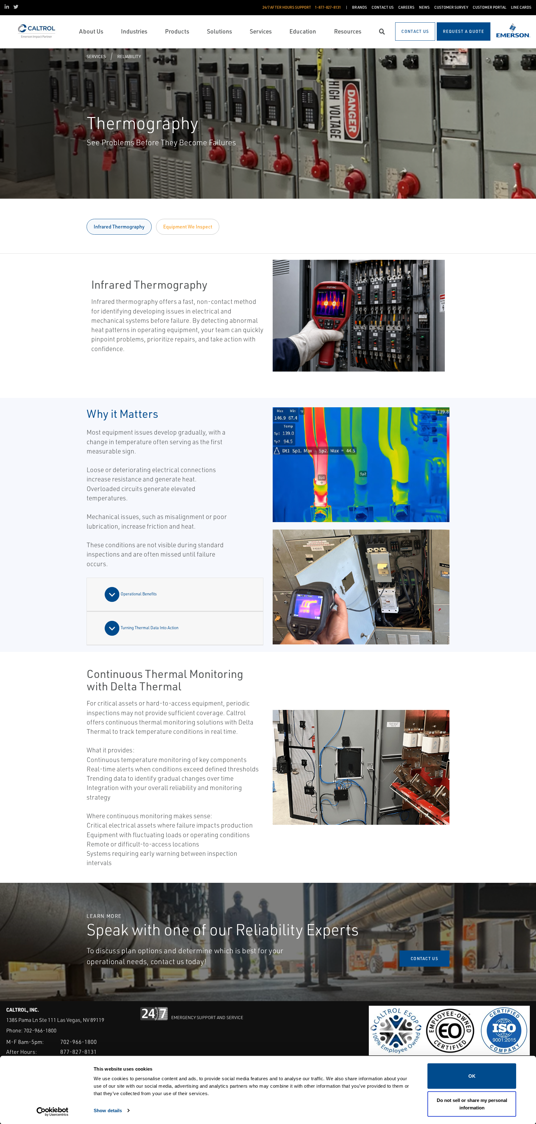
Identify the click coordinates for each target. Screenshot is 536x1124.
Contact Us (424, 958)
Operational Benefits (138, 593)
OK (472, 1076)
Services (96, 56)
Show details (108, 1110)
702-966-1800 (40, 1030)
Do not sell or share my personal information (472, 1103)
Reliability (129, 56)
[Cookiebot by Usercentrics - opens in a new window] (52, 1112)
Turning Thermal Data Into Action (149, 627)
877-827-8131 (78, 1051)
